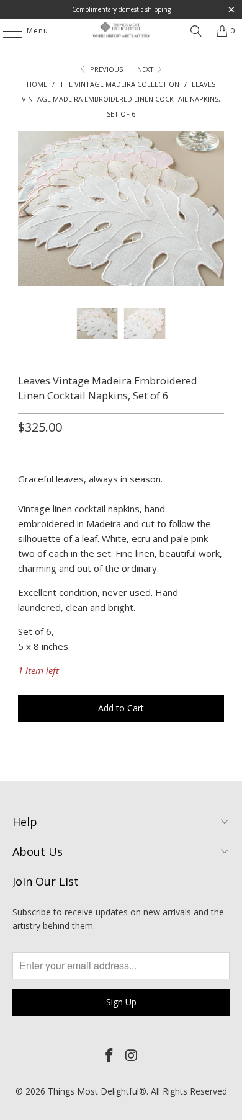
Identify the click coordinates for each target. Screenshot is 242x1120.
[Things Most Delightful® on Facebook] (109, 1055)
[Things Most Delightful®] (121, 31)
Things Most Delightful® (97, 1091)
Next (146, 69)
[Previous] (27, 210)
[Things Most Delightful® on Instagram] (131, 1055)
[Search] (196, 31)
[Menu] (6, 31)
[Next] (215, 210)
